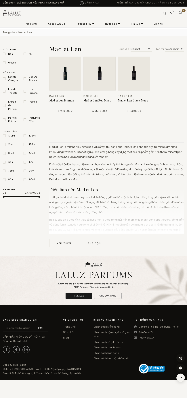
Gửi (40, 328)
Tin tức (135, 23)
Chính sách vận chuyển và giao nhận (112, 334)
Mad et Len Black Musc (133, 100)
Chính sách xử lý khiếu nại (108, 342)
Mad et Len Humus (61, 100)
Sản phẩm (69, 332)
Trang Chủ (30, 23)
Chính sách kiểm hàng (107, 326)
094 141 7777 (146, 332)
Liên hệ (158, 23)
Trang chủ (9, 32)
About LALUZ (56, 23)
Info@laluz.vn (147, 337)
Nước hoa (111, 23)
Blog (66, 337)
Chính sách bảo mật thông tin (111, 358)
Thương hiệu (83, 23)
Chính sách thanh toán (107, 347)
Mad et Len (25, 32)
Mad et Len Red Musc (97, 100)
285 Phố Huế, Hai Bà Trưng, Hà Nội (159, 326)
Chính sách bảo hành (106, 352)
